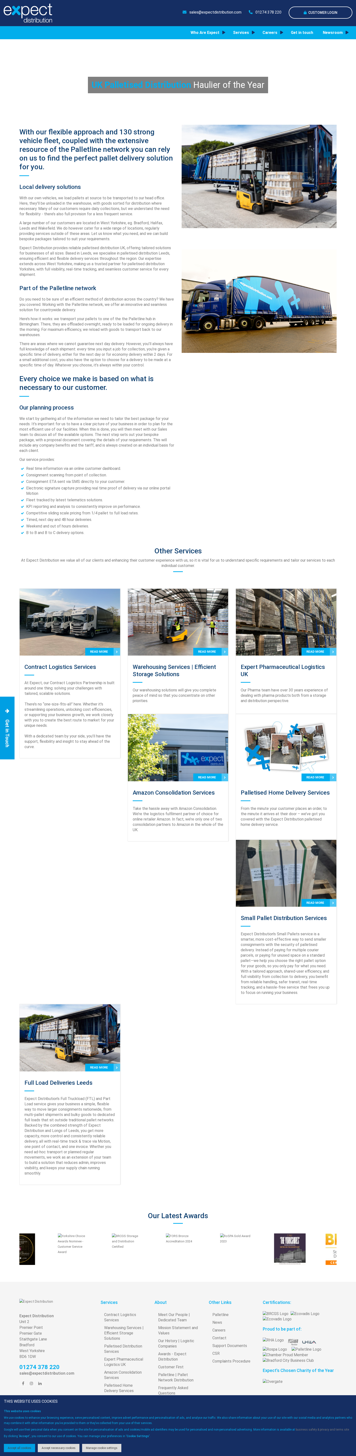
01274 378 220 (268, 12)
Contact (219, 1338)
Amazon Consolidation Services (123, 1375)
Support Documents (229, 1345)
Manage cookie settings (101, 1448)
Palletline (220, 1314)
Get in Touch (7, 732)
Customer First (171, 1367)
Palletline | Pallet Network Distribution (175, 1377)
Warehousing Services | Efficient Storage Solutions (124, 1333)
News (217, 1322)
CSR (216, 1353)
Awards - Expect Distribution (172, 1357)
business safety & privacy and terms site (322, 1429)
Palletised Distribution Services (123, 1349)
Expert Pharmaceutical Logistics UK (123, 1362)
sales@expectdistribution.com (214, 12)
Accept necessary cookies (59, 1448)
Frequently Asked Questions (173, 1390)
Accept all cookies (19, 1448)
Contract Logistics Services (120, 1317)
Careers (218, 1330)
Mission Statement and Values (178, 1330)
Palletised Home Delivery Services (119, 1388)
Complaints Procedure (231, 1361)
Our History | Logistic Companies (176, 1343)
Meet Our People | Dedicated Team (174, 1317)
